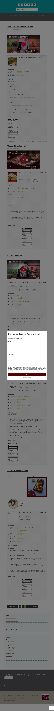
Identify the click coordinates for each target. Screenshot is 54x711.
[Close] (45, 332)
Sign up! (27, 374)
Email (9, 341)
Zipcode (10, 360)
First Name (11, 347)
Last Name (11, 354)
